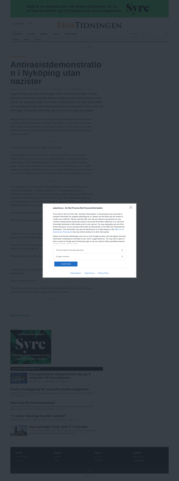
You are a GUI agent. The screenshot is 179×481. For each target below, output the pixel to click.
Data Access (89, 273)
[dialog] (89, 240)
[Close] (131, 208)
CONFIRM (66, 264)
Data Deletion (76, 273)
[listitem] (89, 250)
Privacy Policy (103, 273)
